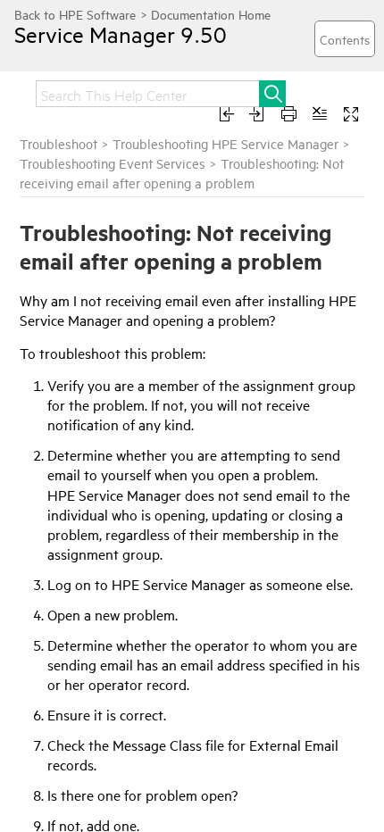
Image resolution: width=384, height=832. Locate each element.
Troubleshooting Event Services (112, 162)
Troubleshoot (58, 143)
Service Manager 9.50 (120, 34)
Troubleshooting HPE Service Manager (225, 143)
